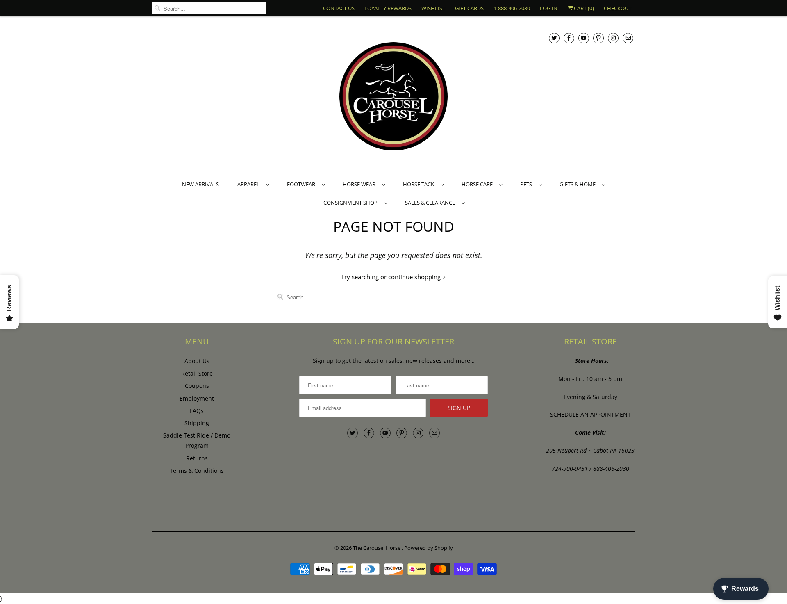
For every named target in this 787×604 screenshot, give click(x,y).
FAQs (197, 411)
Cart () (583, 8)
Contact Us (339, 8)
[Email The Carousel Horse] (628, 38)
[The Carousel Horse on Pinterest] (598, 38)
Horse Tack (420, 184)
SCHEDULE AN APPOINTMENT (590, 414)
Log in (548, 8)
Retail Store (197, 373)
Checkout (617, 8)
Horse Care (478, 184)
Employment (197, 398)
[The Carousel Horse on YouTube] (583, 38)
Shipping (196, 423)
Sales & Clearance (431, 202)
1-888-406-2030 (512, 8)
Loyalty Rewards (388, 8)
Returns (197, 458)
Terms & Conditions (197, 470)
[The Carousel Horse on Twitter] (554, 38)
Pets (527, 184)
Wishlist (433, 8)
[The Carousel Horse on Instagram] (613, 38)
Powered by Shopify (428, 548)
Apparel (249, 184)
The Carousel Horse (377, 548)
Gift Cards (469, 8)
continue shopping (415, 277)
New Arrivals (200, 184)
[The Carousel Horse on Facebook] (569, 38)
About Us (196, 361)
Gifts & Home (579, 184)
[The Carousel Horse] (393, 97)
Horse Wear (360, 184)
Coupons (197, 386)
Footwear (302, 184)
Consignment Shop (351, 202)
